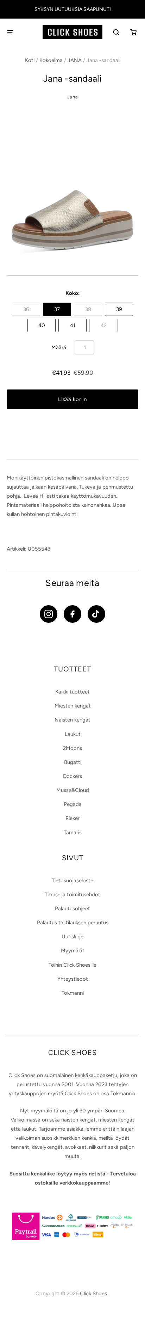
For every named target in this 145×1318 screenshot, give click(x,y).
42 (104, 325)
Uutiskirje (72, 936)
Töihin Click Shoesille (72, 965)
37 (57, 309)
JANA (75, 60)
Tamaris (73, 832)
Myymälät (72, 950)
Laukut (73, 734)
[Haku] (117, 32)
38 (88, 309)
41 (72, 325)
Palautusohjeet (72, 908)
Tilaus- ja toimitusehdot (72, 894)
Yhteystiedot (72, 979)
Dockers (72, 776)
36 (26, 309)
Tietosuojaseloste (72, 880)
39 (119, 309)
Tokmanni (73, 993)
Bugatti (72, 762)
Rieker (72, 818)
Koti (29, 60)
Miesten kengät (73, 706)
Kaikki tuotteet (72, 692)
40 (41, 325)
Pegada (73, 804)
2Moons (72, 748)
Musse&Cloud (72, 790)
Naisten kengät (72, 720)
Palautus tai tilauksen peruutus (72, 922)
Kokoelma (51, 60)
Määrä (58, 347)
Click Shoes (94, 1293)
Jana (72, 96)
